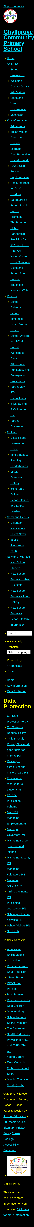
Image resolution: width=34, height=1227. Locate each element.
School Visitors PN (18, 925)
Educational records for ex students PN (15, 784)
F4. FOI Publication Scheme (14, 801)
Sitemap (8, 1127)
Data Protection (16, 691)
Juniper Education (14, 1116)
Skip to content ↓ (13, 6)
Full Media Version (15, 1122)
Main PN (12, 812)
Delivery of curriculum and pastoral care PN (17, 767)
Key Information (17, 685)
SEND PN (13, 931)
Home (10, 680)
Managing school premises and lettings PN (17, 846)
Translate (16, 665)
